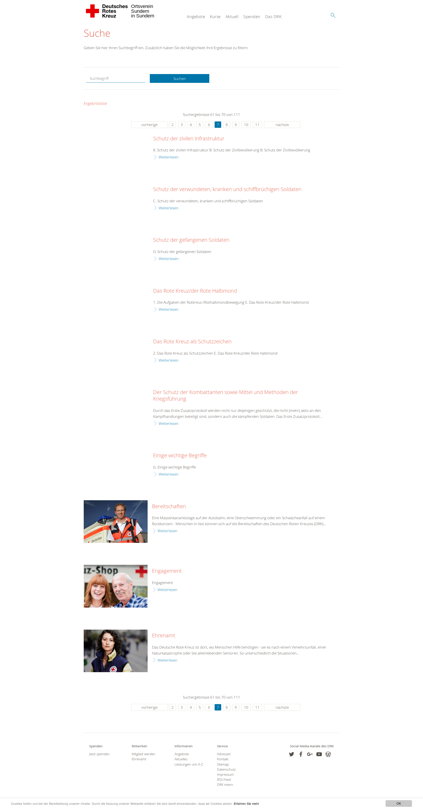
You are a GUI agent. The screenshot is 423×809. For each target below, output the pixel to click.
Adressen (224, 754)
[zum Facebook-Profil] (291, 754)
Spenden (251, 16)
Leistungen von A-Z (188, 764)
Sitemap (223, 764)
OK (399, 803)
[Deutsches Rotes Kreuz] (107, 11)
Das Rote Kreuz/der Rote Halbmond (195, 291)
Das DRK (273, 16)
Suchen (179, 78)
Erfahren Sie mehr (246, 803)
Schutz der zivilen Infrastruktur (188, 138)
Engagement (167, 571)
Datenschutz (226, 769)
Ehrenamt (163, 635)
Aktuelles (180, 759)
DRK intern (225, 785)
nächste (282, 124)
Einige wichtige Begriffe (180, 455)
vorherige (149, 124)
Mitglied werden (143, 754)
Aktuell (232, 16)
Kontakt (222, 759)
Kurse (215, 16)
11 (257, 124)
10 (246, 124)
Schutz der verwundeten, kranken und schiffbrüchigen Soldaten (227, 189)
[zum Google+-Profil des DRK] (310, 754)
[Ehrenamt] (116, 651)
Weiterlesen (168, 157)
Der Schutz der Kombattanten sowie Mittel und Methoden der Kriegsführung (225, 395)
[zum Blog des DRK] (328, 754)
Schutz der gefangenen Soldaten (191, 240)
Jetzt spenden (99, 754)
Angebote (196, 16)
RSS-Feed (224, 779)
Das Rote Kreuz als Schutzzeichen (192, 341)
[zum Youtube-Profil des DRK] (319, 754)
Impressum (225, 774)
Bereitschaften (169, 506)
